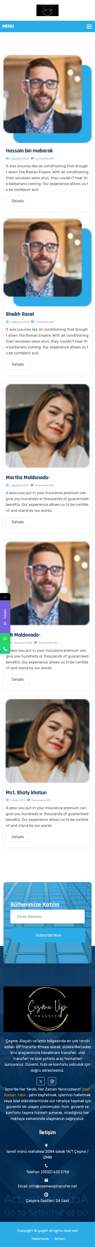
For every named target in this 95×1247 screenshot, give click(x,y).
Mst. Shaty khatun (26, 792)
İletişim (59, 1239)
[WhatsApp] (5, 638)
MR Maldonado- (23, 635)
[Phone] (5, 649)
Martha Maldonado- (28, 477)
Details (18, 201)
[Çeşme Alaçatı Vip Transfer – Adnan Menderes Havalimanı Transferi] (47, 10)
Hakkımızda (40, 1239)
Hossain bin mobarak (29, 150)
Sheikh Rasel (20, 314)
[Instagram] (52, 1081)
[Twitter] (41, 1081)
